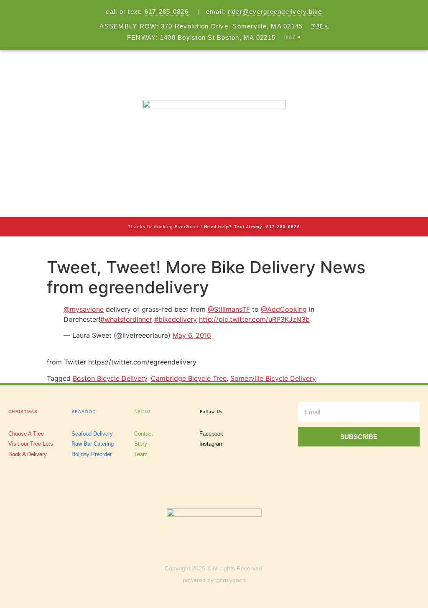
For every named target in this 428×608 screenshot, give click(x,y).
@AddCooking (284, 309)
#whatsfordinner (126, 319)
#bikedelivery (175, 319)
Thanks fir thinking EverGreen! (214, 226)
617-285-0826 (167, 11)
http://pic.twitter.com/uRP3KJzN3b (254, 319)
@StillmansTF (229, 309)
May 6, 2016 (192, 335)
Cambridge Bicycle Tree (189, 378)
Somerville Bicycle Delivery (273, 378)
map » (319, 25)
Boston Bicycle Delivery (110, 378)
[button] (214, 67)
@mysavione (84, 309)
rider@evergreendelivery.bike (275, 11)
